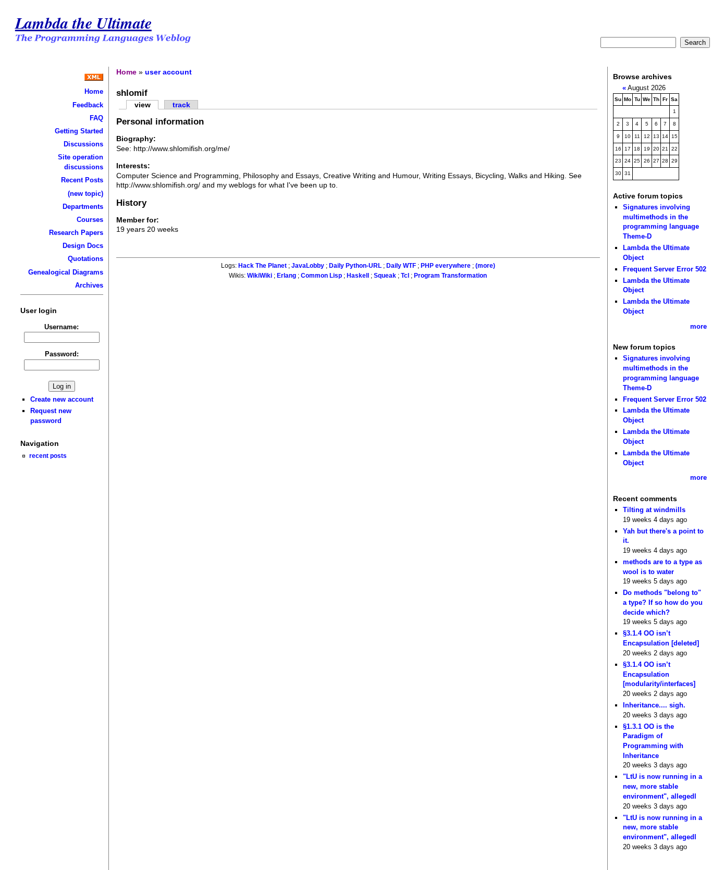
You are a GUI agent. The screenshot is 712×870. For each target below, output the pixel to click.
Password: (62, 354)
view (142, 105)
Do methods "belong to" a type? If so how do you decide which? (663, 602)
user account (168, 72)
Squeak (385, 275)
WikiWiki (259, 275)
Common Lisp (321, 275)
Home (93, 91)
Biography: (136, 138)
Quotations (85, 259)
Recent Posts (82, 180)
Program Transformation (450, 275)
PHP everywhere (446, 266)
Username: (61, 327)
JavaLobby (307, 266)
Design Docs (83, 246)
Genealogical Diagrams (65, 272)
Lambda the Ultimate (83, 22)
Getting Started (79, 131)
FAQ (96, 118)
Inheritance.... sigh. (654, 705)
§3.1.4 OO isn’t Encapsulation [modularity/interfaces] (659, 674)
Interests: (133, 165)
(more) (485, 266)
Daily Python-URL (355, 266)
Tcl (405, 275)
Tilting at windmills (654, 510)
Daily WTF (401, 266)
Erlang (286, 275)
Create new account (61, 399)
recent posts (48, 455)
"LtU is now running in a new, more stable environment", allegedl (662, 786)
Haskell (358, 275)
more (698, 326)
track (181, 105)
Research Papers (76, 233)
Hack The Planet (262, 266)
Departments (83, 206)
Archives (89, 285)
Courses (90, 219)
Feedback (87, 105)
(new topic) (85, 193)
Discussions (83, 144)
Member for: (137, 220)
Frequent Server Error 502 (664, 269)
